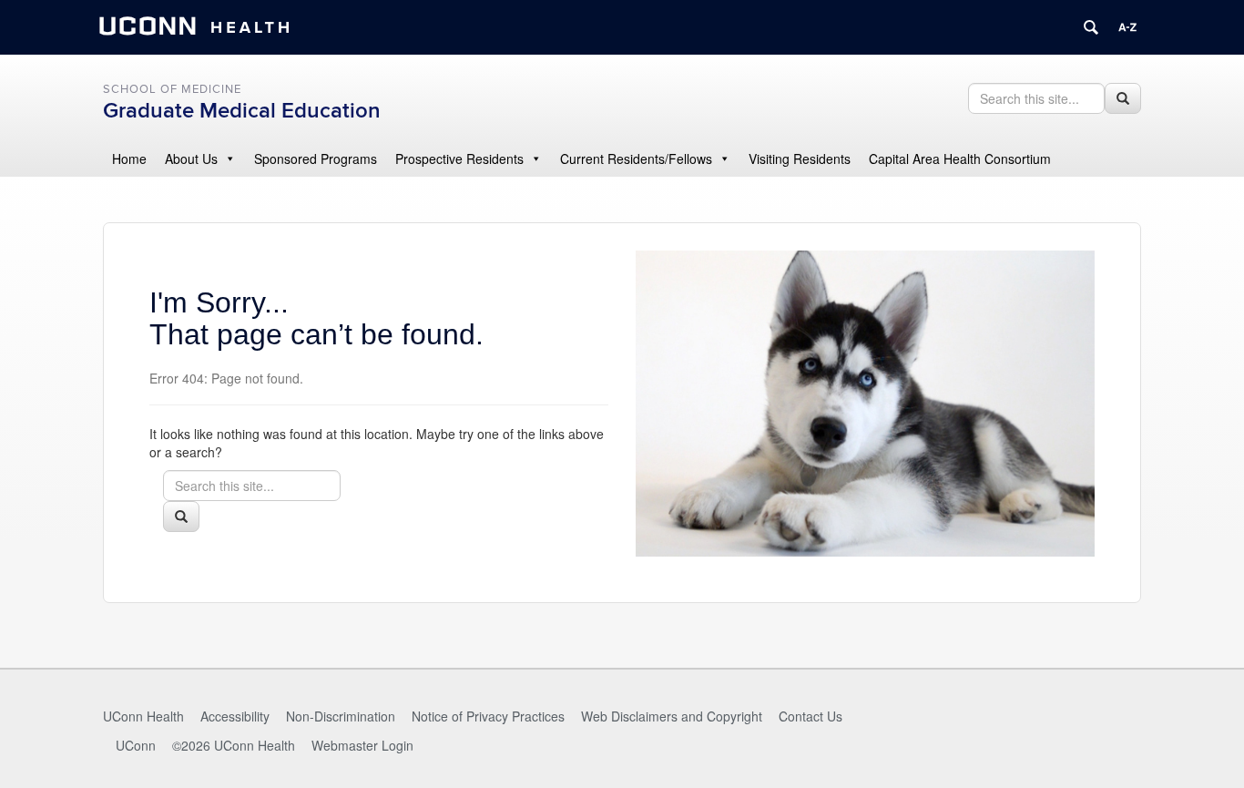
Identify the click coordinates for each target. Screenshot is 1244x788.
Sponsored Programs (315, 158)
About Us (191, 158)
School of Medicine (172, 89)
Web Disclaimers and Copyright (671, 716)
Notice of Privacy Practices (488, 716)
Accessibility (235, 716)
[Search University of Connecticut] (1091, 27)
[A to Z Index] (1127, 27)
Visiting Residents (800, 158)
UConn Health (143, 716)
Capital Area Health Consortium (960, 158)
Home (129, 158)
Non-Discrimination (340, 716)
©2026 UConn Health (233, 745)
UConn (136, 745)
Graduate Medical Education (242, 110)
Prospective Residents (459, 158)
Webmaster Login (362, 745)
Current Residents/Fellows (636, 158)
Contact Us (810, 716)
